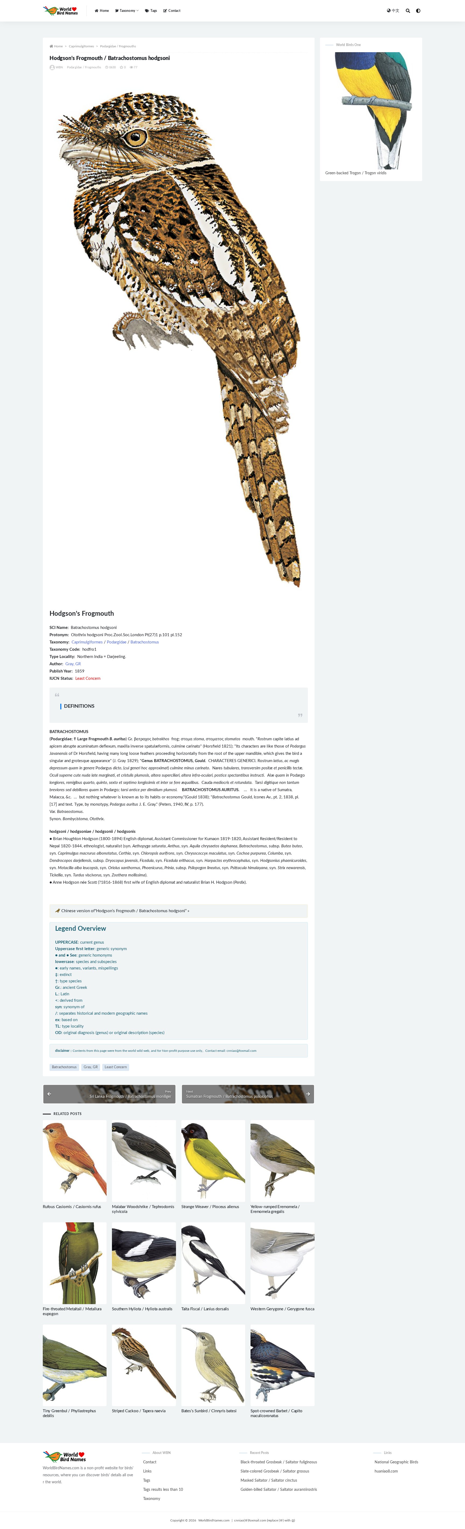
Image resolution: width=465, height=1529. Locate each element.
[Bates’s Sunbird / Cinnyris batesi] (213, 1365)
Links (147, 1471)
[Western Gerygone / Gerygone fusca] (282, 1263)
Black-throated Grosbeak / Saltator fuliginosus (279, 1462)
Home (104, 10)
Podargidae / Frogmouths (118, 46)
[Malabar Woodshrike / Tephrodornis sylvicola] (144, 1161)
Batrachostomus (145, 642)
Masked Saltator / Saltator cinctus (269, 1480)
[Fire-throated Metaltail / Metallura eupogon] (75, 1263)
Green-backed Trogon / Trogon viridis (355, 173)
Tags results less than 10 (163, 1490)
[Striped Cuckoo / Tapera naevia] (144, 1365)
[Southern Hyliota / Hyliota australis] (144, 1263)
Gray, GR (73, 664)
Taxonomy (151, 1499)
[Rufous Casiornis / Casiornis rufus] (75, 1161)
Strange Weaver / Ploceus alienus (210, 1207)
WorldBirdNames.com (214, 1520)
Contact (174, 10)
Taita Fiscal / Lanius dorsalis (205, 1309)
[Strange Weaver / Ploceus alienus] (213, 1161)
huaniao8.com (386, 1471)
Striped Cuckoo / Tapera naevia (138, 1411)
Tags (153, 10)
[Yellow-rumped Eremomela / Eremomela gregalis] (282, 1161)
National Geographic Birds (396, 1462)
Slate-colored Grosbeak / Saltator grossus (275, 1471)
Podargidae (116, 642)
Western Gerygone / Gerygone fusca (282, 1309)
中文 (395, 11)
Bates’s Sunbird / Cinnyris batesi (209, 1411)
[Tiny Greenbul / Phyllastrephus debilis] (75, 1365)
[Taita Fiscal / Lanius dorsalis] (213, 1263)
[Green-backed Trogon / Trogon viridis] (371, 110)
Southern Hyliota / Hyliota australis (142, 1309)
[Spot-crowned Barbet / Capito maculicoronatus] (282, 1365)
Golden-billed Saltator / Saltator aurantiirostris (279, 1490)
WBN (59, 67)
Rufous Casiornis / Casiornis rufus (72, 1207)
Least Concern (116, 1067)
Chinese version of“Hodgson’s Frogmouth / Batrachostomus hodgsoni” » (125, 911)
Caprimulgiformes (81, 46)
